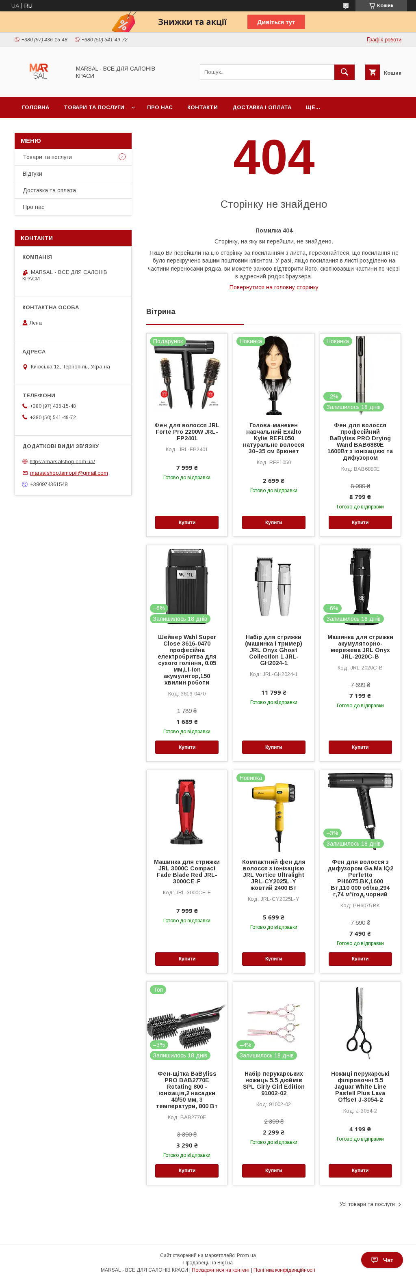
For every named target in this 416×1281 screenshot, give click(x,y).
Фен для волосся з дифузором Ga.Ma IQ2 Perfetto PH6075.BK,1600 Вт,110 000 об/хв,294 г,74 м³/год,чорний (360, 878)
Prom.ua (246, 1255)
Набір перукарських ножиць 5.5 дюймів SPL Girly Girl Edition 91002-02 (274, 1083)
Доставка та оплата (49, 190)
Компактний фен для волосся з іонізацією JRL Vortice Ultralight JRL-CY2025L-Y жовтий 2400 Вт (274, 875)
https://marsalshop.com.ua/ (62, 461)
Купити (187, 522)
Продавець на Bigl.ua (208, 1263)
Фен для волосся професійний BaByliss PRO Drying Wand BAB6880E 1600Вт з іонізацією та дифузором (360, 441)
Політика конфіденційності (284, 1270)
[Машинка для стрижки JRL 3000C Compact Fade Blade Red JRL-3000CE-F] (187, 810)
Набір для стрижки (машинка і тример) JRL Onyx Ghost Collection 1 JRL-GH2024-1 (273, 650)
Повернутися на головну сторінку (274, 287)
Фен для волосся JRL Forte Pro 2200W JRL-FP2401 (186, 431)
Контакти (202, 107)
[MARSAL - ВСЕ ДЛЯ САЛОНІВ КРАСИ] (40, 86)
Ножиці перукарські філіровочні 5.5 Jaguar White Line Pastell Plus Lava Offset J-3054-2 (360, 1086)
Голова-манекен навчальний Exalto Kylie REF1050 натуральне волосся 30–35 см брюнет (273, 438)
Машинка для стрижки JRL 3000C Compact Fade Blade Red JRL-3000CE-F (187, 872)
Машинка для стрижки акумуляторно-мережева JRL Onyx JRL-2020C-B (360, 647)
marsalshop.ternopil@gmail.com (69, 473)
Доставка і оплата (261, 107)
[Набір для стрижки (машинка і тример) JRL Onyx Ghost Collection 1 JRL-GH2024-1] (273, 586)
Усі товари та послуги (367, 1204)
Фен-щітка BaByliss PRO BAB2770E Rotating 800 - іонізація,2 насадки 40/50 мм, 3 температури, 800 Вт (187, 1089)
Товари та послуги (94, 107)
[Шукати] (344, 72)
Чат (388, 1260)
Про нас (160, 107)
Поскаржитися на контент (221, 1270)
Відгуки (32, 173)
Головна (35, 107)
